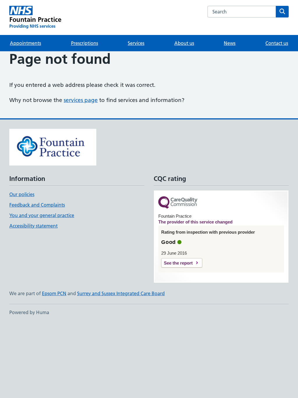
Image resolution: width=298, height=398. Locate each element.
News (229, 43)
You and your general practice (41, 215)
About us (184, 43)
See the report (178, 262)
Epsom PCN (54, 293)
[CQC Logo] (177, 202)
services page (81, 100)
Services (136, 43)
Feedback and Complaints (37, 205)
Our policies (21, 194)
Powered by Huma (29, 312)
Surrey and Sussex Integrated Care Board (121, 293)
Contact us (276, 43)
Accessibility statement (33, 226)
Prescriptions (84, 43)
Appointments (25, 43)
